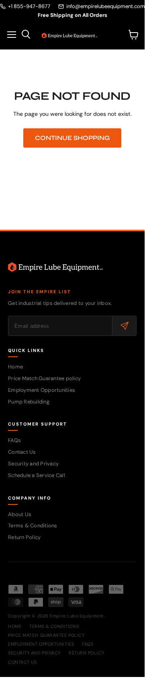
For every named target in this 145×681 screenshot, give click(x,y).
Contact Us (22, 452)
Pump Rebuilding (28, 401)
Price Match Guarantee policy (44, 378)
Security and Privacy (33, 463)
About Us (19, 514)
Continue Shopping (72, 138)
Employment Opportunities (41, 390)
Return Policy (24, 537)
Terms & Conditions (32, 525)
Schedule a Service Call (36, 475)
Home (15, 366)
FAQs (14, 440)
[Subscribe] (124, 325)
